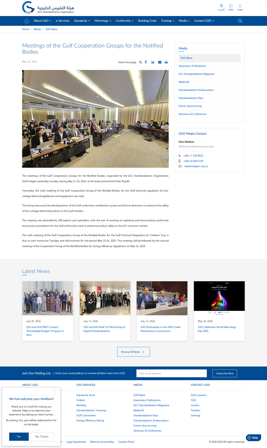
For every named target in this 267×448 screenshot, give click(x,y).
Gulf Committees (86, 415)
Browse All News (131, 352)
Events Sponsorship (190, 106)
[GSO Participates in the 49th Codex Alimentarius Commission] (162, 298)
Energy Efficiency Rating (90, 420)
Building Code (147, 20)
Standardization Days (191, 98)
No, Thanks (42, 436)
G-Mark (80, 400)
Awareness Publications (192, 66)
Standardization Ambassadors (196, 90)
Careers (195, 405)
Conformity (124, 20)
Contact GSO (203, 20)
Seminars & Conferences (193, 114)
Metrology (102, 20)
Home (25, 29)
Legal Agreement (76, 442)
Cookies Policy (126, 442)
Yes (19, 436)
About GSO (41, 20)
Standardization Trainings (91, 410)
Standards (81, 20)
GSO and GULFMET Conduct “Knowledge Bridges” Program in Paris (45, 331)
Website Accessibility (102, 442)
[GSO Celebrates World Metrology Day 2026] (219, 298)
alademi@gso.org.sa (196, 166)
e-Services (63, 20)
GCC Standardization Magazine (196, 74)
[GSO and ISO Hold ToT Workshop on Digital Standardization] (105, 298)
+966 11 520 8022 (193, 155)
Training (166, 20)
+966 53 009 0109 (193, 161)
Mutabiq (81, 405)
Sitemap (195, 415)
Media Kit (184, 82)
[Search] (240, 21)
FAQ (193, 400)
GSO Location (199, 395)
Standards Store (85, 395)
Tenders (195, 410)
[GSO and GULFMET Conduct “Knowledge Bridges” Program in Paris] (47, 298)
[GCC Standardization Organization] (48, 8)
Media (183, 20)
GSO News (51, 29)
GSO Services (85, 385)
